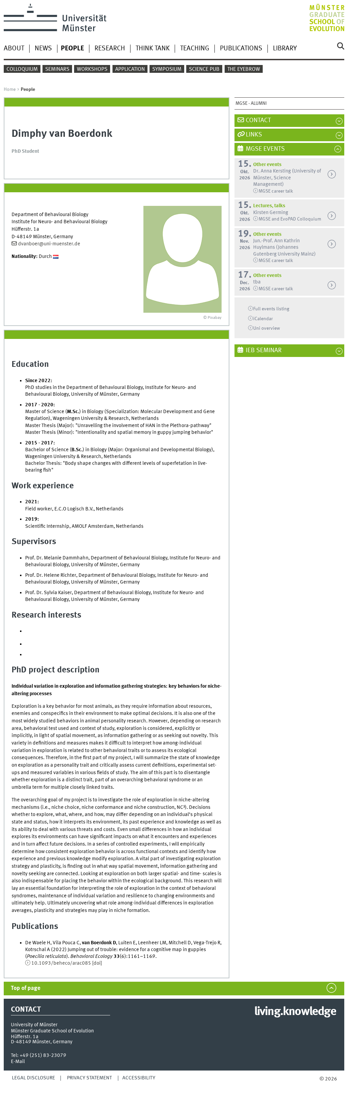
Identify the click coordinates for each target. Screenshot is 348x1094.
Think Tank (153, 48)
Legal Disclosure (33, 1078)
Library (285, 48)
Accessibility (138, 1078)
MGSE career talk (276, 191)
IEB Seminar (264, 350)
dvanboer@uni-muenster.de (49, 244)
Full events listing (271, 309)
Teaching (194, 48)
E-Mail (18, 1061)
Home (10, 89)
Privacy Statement (89, 1078)
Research (109, 48)
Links (254, 135)
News (43, 48)
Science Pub (204, 69)
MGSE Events (265, 149)
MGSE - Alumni (251, 103)
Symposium (166, 69)
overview (266, 328)
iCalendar (263, 318)
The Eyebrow (243, 69)
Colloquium (22, 69)
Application (130, 69)
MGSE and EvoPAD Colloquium (290, 219)
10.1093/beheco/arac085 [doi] (66, 963)
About (14, 48)
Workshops (92, 69)
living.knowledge (295, 1012)
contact (258, 120)
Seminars (57, 69)
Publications (241, 48)
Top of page (25, 988)
